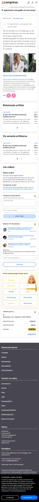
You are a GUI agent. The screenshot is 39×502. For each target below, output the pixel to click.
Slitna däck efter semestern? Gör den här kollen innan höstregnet (21, 236)
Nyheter (4, 357)
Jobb (3, 397)
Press (3, 392)
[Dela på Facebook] (14, 95)
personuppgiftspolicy (18, 490)
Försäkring (10, 239)
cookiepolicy (5, 490)
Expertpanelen (6, 361)
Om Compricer (6, 383)
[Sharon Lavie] (19, 62)
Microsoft (4, 487)
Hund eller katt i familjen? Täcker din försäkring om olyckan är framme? (19, 244)
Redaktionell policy (7, 414)
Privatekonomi (18, 18)
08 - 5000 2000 (16, 458)
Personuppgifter (6, 401)
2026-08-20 (33, 231)
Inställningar (10, 497)
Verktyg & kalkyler (7, 370)
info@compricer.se (12, 460)
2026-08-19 (33, 239)
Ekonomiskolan (6, 366)
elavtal (34, 474)
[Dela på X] (8, 95)
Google (20, 485)
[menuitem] (9, 2)
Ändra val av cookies (7, 419)
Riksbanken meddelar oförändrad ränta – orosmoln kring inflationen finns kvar (20, 228)
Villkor (3, 405)
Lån (4, 112)
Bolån (8, 112)
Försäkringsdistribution (8, 410)
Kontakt (3, 388)
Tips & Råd (6, 7)
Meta (15, 485)
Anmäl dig (20, 264)
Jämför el (32, 334)
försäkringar (27, 474)
